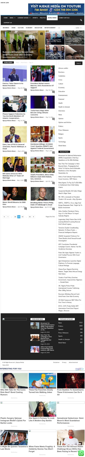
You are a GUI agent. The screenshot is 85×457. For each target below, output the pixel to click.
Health (60, 103)
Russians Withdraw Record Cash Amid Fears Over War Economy (18, 53)
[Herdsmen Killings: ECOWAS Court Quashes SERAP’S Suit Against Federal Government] (43, 134)
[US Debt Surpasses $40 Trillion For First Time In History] (55, 37)
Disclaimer (56, 362)
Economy (29, 28)
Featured (61, 99)
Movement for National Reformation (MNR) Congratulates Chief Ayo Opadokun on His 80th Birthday (69, 158)
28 (15, 217)
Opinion (60, 118)
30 (22, 217)
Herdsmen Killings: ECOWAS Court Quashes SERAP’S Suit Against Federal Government (42, 146)
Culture (21, 28)
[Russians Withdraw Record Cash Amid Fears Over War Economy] (23, 45)
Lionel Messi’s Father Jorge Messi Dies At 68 (74, 57)
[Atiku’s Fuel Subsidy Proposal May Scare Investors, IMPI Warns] (34, 349)
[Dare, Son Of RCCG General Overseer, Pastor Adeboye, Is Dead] (15, 134)
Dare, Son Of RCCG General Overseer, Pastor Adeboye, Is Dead (14, 146)
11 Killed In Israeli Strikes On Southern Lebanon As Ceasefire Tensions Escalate (74, 40)
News (11, 18)
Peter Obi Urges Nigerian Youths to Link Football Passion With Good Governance (69, 255)
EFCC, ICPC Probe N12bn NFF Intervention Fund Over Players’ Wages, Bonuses (68, 308)
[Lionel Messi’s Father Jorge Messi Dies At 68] (74, 52)
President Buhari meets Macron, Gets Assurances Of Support (42, 85)
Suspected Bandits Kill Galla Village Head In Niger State (70, 192)
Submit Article (64, 18)
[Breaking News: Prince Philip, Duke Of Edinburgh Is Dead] (43, 194)
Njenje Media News (9, 180)
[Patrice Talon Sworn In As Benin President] (15, 73)
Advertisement (73, 362)
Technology (62, 142)
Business (6, 28)
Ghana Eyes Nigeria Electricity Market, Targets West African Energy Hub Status (70, 271)
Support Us (8, 22)
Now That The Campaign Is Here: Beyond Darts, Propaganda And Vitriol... (46, 338)
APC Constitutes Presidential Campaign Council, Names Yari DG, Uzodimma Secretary (69, 247)
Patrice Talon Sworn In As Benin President (13, 84)
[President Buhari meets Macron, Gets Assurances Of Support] (43, 73)
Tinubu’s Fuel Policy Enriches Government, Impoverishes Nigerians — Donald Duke (70, 280)
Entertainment (50, 28)
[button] (81, 20)
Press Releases (63, 130)
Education (38, 28)
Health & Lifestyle (64, 107)
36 (30, 217)
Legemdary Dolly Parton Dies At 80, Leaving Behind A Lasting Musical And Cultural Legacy (69, 222)
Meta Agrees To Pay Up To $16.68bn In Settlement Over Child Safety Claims (70, 185)
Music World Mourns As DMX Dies (14, 203)
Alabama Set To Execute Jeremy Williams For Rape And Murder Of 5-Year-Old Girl (54, 55)
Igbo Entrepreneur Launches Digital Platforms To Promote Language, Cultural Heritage (69, 263)
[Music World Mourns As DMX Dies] (15, 193)
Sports (35, 18)
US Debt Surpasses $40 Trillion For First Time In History (53, 41)
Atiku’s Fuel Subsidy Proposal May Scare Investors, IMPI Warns (69, 178)
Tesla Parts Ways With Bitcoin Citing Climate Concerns (40, 112)
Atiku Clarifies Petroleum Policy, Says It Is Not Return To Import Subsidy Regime (68, 213)
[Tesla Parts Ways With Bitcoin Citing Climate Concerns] (43, 102)
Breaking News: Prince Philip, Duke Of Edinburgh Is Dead (42, 203)
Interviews (61, 111)
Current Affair (23, 18)
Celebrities (61, 76)
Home (6, 18)
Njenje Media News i (9, 57)
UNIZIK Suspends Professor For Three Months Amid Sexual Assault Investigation (69, 238)
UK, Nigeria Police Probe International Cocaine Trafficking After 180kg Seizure (68, 288)
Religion (61, 134)
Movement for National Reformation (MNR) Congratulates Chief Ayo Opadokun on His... (47, 326)
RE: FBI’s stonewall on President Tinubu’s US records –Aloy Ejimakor (70, 198)
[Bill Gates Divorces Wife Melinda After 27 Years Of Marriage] (15, 164)
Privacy (64, 362)
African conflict (63, 68)
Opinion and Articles (64, 122)
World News (52, 18)
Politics (43, 18)
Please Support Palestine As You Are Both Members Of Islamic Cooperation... (14, 116)
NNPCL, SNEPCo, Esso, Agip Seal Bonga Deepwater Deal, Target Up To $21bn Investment (70, 205)
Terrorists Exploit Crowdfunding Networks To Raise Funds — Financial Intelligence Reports (68, 230)
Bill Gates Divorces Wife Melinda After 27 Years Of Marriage (13, 175)
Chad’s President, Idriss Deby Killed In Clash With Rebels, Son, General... (42, 176)
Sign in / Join (5, 2)
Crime (13, 28)
